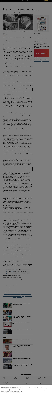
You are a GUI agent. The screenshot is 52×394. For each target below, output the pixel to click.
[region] (26, 389)
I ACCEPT (46, 388)
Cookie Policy (12, 390)
